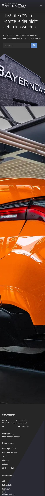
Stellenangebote (8, 468)
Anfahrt (5, 464)
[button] (4, 492)
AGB (3, 481)
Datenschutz (7, 485)
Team (4, 456)
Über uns (5, 460)
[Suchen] (34, 45)
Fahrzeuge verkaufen (10, 452)
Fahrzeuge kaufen (9, 448)
